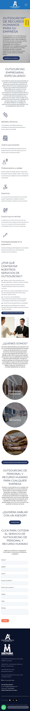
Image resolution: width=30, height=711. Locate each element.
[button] (3, 707)
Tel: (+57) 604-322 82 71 (7, 684)
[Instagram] (10, 700)
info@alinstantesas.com (11, 686)
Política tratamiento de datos (9, 690)
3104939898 (10, 688)
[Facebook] (13, 700)
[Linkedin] (16, 700)
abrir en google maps (8, 680)
